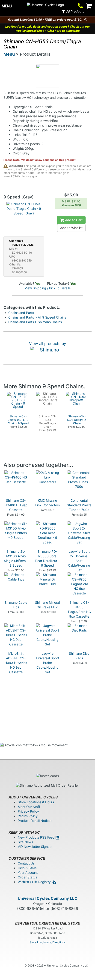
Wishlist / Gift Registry (35, 882)
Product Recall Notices (35, 821)
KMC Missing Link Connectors (47, 502)
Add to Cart (73, 220)
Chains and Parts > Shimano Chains (35, 322)
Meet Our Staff (29, 807)
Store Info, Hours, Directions (47, 942)
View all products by (47, 343)
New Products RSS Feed (37, 837)
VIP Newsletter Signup (35, 847)
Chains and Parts (21, 313)
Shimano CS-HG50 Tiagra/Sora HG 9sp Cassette (79, 609)
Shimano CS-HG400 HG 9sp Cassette (15, 505)
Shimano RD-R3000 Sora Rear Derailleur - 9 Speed (47, 558)
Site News (25, 842)
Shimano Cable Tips (16, 604)
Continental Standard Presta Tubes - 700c (79, 505)
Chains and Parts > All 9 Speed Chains (37, 317)
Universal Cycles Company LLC (47, 898)
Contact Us (26, 863)
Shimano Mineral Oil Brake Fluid (47, 604)
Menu (9, 54)
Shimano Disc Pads (79, 655)
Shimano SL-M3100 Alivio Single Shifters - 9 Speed (16, 558)
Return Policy (28, 816)
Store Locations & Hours (36, 802)
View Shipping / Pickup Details (48, 288)
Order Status (27, 877)
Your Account (28, 872)
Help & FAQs (27, 868)
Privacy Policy (28, 811)
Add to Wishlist (71, 228)
